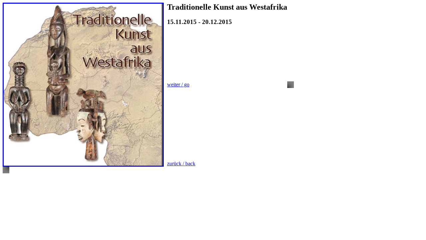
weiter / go (178, 84)
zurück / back (181, 163)
